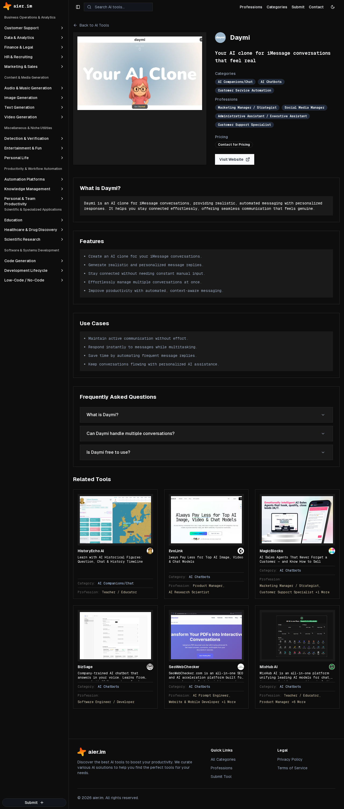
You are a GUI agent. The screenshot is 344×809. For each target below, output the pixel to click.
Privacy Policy (290, 759)
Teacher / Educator (119, 592)
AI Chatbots (199, 577)
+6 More (299, 702)
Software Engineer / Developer (106, 702)
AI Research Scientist (189, 592)
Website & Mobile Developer (194, 702)
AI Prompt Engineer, (212, 695)
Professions (221, 768)
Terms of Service (292, 768)
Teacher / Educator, (302, 695)
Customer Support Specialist (286, 592)
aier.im (22, 6)
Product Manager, (209, 586)
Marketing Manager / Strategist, (290, 586)
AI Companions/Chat (116, 583)
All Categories (223, 759)
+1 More (322, 592)
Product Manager (274, 702)
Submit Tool (221, 776)
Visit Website (231, 159)
